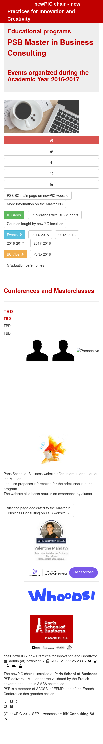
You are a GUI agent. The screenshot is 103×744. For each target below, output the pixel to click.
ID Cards (14, 214)
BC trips (14, 254)
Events (13, 234)
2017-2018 (42, 243)
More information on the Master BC (35, 203)
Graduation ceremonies (25, 265)
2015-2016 (67, 234)
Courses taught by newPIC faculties (35, 223)
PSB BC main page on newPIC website (37, 195)
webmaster (52, 713)
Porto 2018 (42, 254)
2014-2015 (40, 234)
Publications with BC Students (55, 214)
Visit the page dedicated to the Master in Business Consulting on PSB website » (39, 510)
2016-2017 (15, 243)
